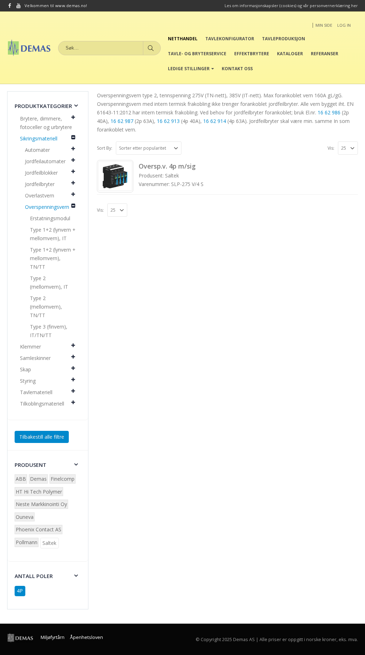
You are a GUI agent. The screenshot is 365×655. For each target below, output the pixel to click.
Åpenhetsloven (86, 637)
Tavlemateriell (36, 392)
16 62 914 (214, 121)
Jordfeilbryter (40, 184)
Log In (344, 25)
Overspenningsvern (47, 206)
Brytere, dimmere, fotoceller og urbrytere (46, 122)
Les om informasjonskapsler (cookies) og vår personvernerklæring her (291, 5)
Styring (28, 380)
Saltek (49, 543)
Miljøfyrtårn (53, 637)
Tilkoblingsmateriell (42, 403)
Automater (37, 149)
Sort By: (104, 148)
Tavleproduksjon (283, 39)
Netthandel (182, 39)
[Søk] (151, 48)
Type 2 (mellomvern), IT (49, 282)
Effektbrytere (251, 54)
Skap (25, 369)
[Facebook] (9, 6)
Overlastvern (39, 195)
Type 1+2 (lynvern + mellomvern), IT (53, 234)
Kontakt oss (237, 69)
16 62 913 (168, 121)
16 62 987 (121, 121)
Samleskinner (35, 358)
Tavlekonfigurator (229, 39)
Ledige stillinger (189, 69)
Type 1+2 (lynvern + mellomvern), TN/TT (53, 258)
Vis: (331, 148)
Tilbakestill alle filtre (41, 436)
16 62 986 (329, 112)
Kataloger (290, 54)
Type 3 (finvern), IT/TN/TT (48, 331)
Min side (323, 25)
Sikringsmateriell (38, 138)
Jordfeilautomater (45, 161)
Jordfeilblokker (41, 172)
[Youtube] (18, 6)
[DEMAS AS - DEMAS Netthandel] (29, 47)
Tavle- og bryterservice (197, 54)
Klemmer (30, 346)
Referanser (324, 54)
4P (20, 590)
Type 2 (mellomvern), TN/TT (46, 307)
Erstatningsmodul (50, 218)
